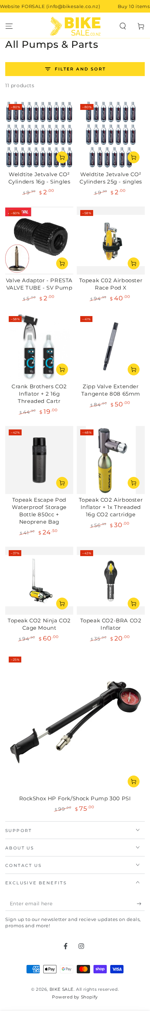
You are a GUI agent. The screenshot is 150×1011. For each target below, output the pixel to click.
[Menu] (9, 26)
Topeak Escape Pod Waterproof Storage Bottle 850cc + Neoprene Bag (39, 510)
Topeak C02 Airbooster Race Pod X (111, 284)
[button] (123, 26)
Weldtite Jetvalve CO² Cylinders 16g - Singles (39, 178)
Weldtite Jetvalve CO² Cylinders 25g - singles (111, 178)
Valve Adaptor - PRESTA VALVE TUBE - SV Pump (39, 284)
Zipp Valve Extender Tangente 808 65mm (110, 390)
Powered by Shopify (75, 996)
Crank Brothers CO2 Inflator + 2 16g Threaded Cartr (39, 393)
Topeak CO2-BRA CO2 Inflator (111, 624)
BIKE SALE (62, 989)
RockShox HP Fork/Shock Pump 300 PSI (75, 798)
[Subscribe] (141, 904)
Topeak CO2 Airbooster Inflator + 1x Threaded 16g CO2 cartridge (111, 507)
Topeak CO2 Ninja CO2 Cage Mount (39, 624)
